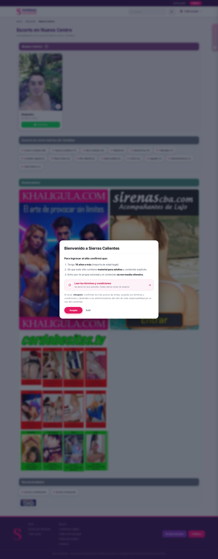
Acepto (73, 310)
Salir (88, 310)
